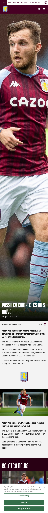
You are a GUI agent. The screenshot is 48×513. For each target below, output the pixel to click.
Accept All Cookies (24, 509)
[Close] (44, 487)
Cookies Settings (24, 496)
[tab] (3, 2)
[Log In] (45, 2)
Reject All (24, 502)
